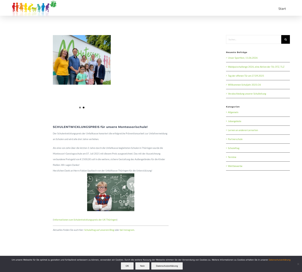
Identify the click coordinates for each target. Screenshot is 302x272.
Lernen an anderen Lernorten (243, 130)
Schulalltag (233, 148)
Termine (232, 157)
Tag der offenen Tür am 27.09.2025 (246, 75)
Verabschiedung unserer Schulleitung (247, 93)
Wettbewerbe (235, 166)
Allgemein (233, 112)
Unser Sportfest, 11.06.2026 (243, 57)
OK (127, 266)
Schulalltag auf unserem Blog (99, 229)
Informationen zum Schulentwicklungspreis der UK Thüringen (85, 219)
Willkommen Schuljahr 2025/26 (244, 84)
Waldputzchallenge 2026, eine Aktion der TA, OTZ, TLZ (256, 66)
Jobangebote (234, 121)
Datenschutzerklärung (280, 259)
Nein (142, 266)
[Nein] (298, 264)
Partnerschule (235, 139)
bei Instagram (127, 229)
